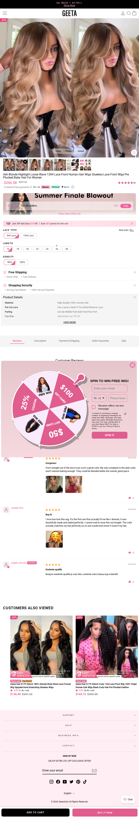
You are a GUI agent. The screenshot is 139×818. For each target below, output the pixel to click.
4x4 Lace (11, 235)
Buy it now (105, 812)
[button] (125, 183)
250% (22, 262)
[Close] (132, 365)
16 (8, 249)
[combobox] (99, 398)
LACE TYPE (66, 231)
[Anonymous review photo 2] (73, 484)
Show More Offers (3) (69, 214)
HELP (68, 725)
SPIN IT (109, 435)
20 (27, 249)
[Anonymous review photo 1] (54, 484)
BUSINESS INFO (68, 736)
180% (9, 262)
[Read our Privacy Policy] (125, 414)
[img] (53, 458)
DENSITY (8, 257)
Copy (125, 206)
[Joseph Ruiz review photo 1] (54, 539)
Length (8, 244)
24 (47, 249)
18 (17, 249)
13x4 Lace (28, 235)
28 (66, 249)
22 (37, 249)
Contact (68, 746)
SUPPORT (69, 715)
